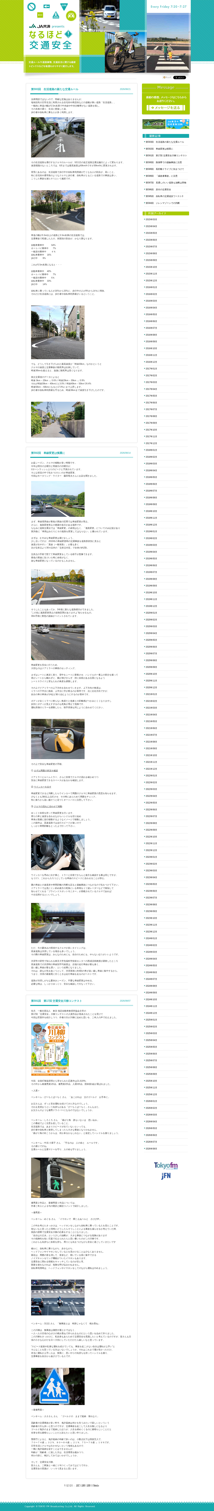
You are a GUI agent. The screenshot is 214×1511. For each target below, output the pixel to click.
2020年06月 (151, 647)
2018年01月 (151, 450)
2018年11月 (151, 518)
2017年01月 (151, 368)
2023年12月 (151, 931)
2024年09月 (151, 992)
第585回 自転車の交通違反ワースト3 (164, 196)
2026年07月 (151, 1142)
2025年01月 (151, 1019)
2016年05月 (151, 314)
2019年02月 (151, 538)
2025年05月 (151, 1047)
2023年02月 (151, 864)
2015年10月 (151, 267)
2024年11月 (151, 1006)
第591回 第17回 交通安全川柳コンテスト (56, 1000)
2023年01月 (151, 857)
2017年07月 (151, 409)
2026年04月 (151, 1121)
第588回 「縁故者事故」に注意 (162, 176)
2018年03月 (151, 463)
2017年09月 (151, 423)
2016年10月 (151, 348)
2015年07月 (151, 246)
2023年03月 (151, 870)
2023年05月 (151, 884)
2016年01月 (151, 287)
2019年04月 (151, 552)
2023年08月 (151, 904)
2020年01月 (151, 613)
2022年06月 (151, 809)
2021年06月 (151, 728)
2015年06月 (151, 240)
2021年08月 (151, 742)
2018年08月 (151, 497)
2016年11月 (151, 355)
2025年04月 (151, 1040)
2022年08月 (151, 823)
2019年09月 (151, 585)
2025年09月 (151, 1074)
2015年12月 (151, 280)
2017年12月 (151, 443)
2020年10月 (151, 674)
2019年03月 (151, 545)
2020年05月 (151, 640)
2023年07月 (151, 897)
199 (88, 1485)
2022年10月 (151, 836)
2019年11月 (151, 599)
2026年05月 (151, 1128)
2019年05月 (151, 558)
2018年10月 (151, 511)
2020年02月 (151, 619)
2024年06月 (151, 972)
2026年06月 (151, 1135)
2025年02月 (151, 1026)
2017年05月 (151, 396)
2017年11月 (151, 436)
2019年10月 (151, 592)
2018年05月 (151, 477)
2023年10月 (151, 918)
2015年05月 (151, 233)
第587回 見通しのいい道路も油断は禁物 (166, 182)
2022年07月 (151, 816)
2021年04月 (151, 714)
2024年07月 (151, 979)
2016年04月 (151, 307)
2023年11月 (151, 925)
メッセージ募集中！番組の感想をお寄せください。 (166, 99)
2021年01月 (151, 694)
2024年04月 (151, 959)
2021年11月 (151, 762)
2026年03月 (151, 1114)
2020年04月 (151, 633)
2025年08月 (151, 1067)
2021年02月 (151, 701)
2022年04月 (151, 796)
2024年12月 (151, 1013)
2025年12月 (151, 1094)
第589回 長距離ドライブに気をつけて (165, 169)
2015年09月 (151, 260)
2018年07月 (151, 490)
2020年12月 (151, 687)
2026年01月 (151, 1101)
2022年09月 (151, 830)
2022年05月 (151, 802)
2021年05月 (151, 721)
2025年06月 (151, 1053)
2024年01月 (151, 938)
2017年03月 (151, 382)
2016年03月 (151, 301)
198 (83, 1485)
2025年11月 (151, 1087)
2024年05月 (151, 965)
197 (78, 1485)
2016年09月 (151, 341)
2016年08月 (151, 335)
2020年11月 (151, 680)
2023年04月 (151, 877)
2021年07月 (151, 735)
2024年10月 (151, 999)
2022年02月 (151, 782)
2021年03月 (151, 708)
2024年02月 (151, 945)
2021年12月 (151, 769)
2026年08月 (151, 1148)
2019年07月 (151, 572)
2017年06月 (151, 402)
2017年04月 (151, 389)
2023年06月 (151, 891)
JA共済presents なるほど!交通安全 (51, 39)
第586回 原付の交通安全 (158, 189)
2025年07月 (151, 1060)
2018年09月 (151, 504)
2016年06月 (151, 321)
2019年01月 (151, 531)
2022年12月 (151, 850)
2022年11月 (151, 843)
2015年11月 (151, 273)
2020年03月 (151, 626)
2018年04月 (151, 470)
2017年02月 (151, 375)
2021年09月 (151, 748)
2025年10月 (151, 1081)
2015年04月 (151, 226)
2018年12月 (151, 524)
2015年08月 (151, 253)
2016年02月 (151, 294)
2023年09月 (151, 911)
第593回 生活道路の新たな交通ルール (54, 89)
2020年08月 (151, 660)
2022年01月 (151, 775)
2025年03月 (151, 1033)
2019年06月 (151, 565)
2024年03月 (151, 952)
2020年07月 (151, 653)
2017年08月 (151, 416)
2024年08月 (151, 986)
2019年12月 (151, 606)
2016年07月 (151, 328)
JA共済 (40, 26)
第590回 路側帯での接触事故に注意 (164, 162)
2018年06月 (151, 484)
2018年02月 (151, 457)
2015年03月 (151, 219)
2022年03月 (151, 789)
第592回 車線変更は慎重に (48, 452)
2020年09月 (151, 667)
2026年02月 (151, 1108)
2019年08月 (151, 579)
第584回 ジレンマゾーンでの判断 (163, 203)
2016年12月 (151, 362)
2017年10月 (151, 430)
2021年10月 (151, 755)
